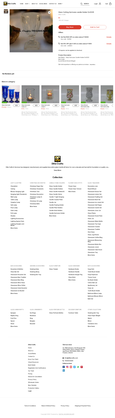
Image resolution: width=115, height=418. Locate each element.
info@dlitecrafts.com (71, 358)
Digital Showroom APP (66, 414)
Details (109, 37)
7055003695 (69, 361)
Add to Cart (94, 27)
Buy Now (69, 27)
